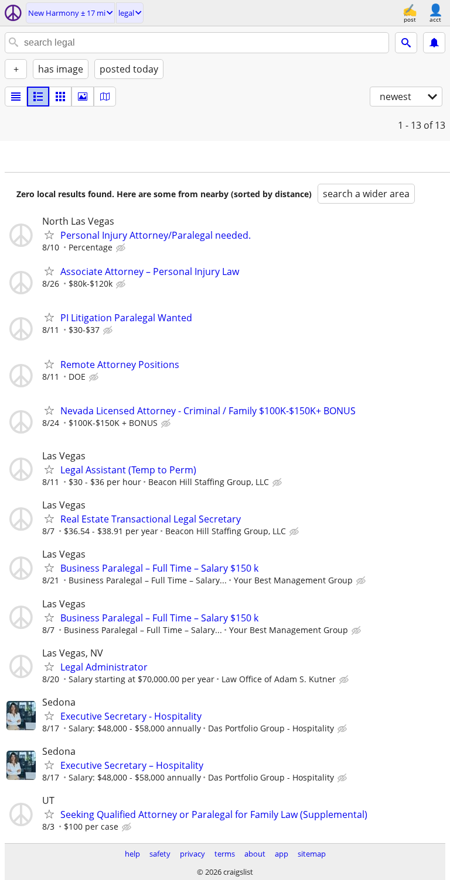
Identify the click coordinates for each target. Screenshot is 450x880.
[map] (105, 96)
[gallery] (82, 96)
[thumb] (38, 96)
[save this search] (434, 42)
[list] (16, 96)
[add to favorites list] (49, 235)
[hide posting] (122, 248)
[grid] (60, 96)
